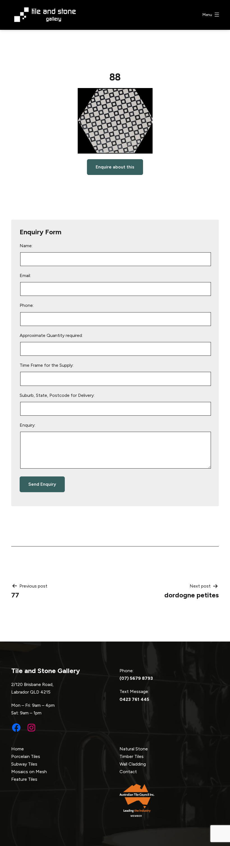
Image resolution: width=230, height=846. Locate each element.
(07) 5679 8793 (136, 678)
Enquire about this (115, 167)
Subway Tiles (24, 764)
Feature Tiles (24, 779)
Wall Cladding (132, 764)
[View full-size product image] (115, 121)
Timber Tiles (131, 756)
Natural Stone (133, 749)
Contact (128, 771)
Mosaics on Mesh (29, 771)
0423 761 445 (134, 699)
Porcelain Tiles (25, 756)
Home (17, 749)
